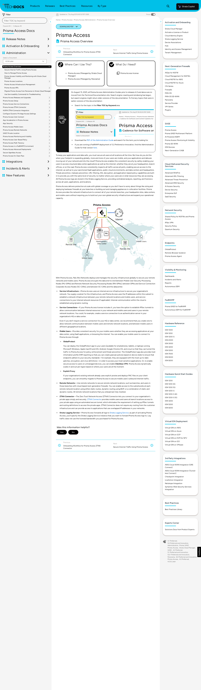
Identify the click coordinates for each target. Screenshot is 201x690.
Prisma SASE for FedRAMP (175, 306)
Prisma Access (67, 20)
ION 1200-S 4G (171, 394)
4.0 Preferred (184, 559)
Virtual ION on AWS (173, 428)
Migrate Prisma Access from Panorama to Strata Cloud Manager (27, 91)
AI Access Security (172, 186)
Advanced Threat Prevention (176, 180)
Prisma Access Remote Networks (15, 130)
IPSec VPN (169, 223)
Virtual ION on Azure (173, 431)
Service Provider (171, 103)
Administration (173, 545)
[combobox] (24, 20)
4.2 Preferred (177, 550)
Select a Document (10, 58)
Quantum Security (172, 229)
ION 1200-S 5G (171, 397)
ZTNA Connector (94, 399)
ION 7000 (169, 354)
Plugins (168, 110)
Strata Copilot (188, 6)
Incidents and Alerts (173, 280)
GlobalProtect (170, 249)
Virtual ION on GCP (172, 435)
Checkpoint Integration (174, 477)
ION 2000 (169, 340)
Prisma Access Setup (10, 101)
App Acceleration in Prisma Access (15, 120)
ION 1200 (169, 333)
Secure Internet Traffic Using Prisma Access (20, 70)
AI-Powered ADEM (172, 137)
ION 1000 (169, 330)
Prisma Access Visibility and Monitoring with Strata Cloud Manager (25, 77)
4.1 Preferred (172, 541)
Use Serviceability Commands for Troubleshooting (22, 94)
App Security (8, 123)
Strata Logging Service (119, 413)
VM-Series (169, 107)
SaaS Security (170, 197)
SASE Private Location (11, 133)
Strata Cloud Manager (173, 29)
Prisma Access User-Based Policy (15, 140)
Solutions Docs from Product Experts (180, 529)
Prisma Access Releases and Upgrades (17, 98)
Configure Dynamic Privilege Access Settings (19, 114)
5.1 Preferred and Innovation (178, 552)
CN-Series (169, 86)
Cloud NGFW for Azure (174, 83)
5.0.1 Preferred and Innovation (178, 555)
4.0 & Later (172, 562)
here (95, 148)
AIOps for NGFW (171, 73)
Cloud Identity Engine (174, 36)
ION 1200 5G (170, 387)
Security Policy (171, 226)
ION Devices (170, 147)
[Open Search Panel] (168, 6)
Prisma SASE (184, 545)
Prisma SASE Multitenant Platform (178, 133)
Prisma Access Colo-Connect (13, 117)
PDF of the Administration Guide (100, 140)
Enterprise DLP (171, 193)
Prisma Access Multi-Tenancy (13, 143)
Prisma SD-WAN (171, 144)
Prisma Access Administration (84, 20)
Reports (168, 283)
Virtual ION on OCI (172, 441)
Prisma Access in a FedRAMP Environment (18, 146)
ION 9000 (169, 357)
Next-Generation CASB (174, 150)
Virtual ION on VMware (174, 445)
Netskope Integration (173, 483)
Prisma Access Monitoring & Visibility (180, 140)
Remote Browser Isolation (175, 253)
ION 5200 (169, 350)
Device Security (171, 190)
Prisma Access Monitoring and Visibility (17, 136)
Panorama (169, 100)
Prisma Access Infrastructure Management (19, 84)
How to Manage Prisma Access (15, 73)
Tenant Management (173, 53)
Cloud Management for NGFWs (177, 76)
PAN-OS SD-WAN (172, 96)
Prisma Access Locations (13, 81)
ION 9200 (169, 360)
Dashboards (169, 276)
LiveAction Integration (174, 480)
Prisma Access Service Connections (16, 104)
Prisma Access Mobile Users (13, 127)
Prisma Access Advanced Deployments (17, 149)
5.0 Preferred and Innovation (178, 543)
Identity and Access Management (178, 49)
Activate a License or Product (176, 32)
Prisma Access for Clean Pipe (13, 156)
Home (58, 20)
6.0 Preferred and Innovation (186, 557)
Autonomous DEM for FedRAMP (178, 310)
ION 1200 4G (170, 384)
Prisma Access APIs (11, 88)
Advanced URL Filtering (174, 176)
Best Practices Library (173, 509)
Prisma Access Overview (12, 67)
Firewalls (168, 90)
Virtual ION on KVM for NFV (176, 438)
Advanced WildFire (172, 173)
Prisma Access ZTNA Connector (14, 107)
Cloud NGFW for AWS (174, 79)
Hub (166, 46)
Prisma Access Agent (173, 256)
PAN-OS (168, 93)
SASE (170, 550)
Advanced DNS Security (174, 183)
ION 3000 (169, 343)
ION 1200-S (169, 337)
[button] (199, 552)
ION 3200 (169, 347)
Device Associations (173, 42)
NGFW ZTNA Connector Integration (16, 110)
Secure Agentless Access (12, 153)
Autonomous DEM (172, 286)
